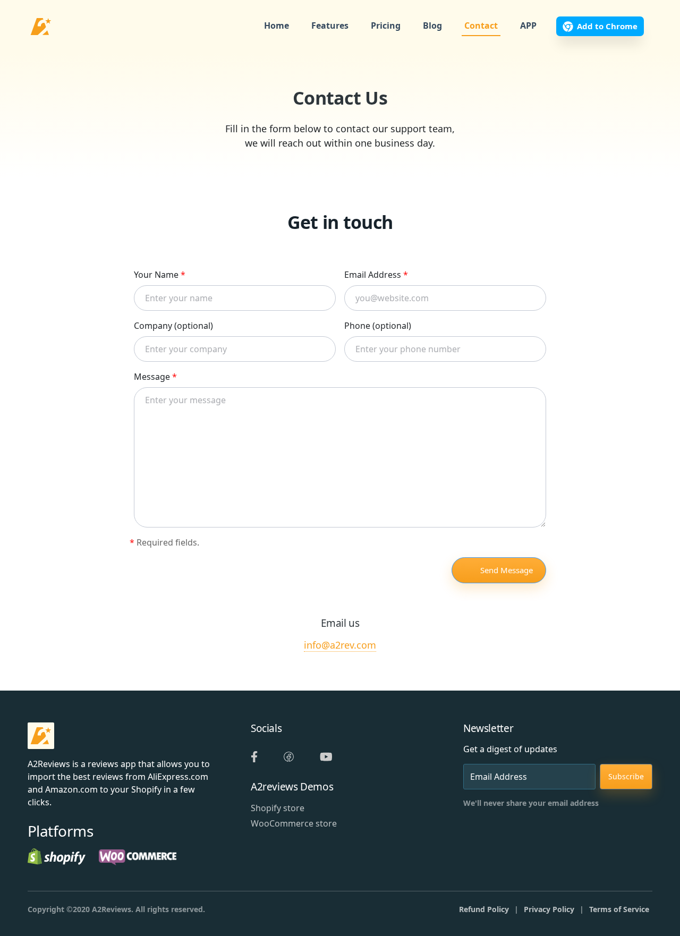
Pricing (386, 26)
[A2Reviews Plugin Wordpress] (137, 856)
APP (528, 26)
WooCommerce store (294, 823)
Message (155, 376)
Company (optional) (173, 325)
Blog (432, 26)
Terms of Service (619, 909)
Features (329, 26)
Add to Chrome (607, 26)
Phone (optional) (377, 325)
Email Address (376, 274)
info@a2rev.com (340, 645)
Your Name (159, 274)
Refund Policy (484, 909)
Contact (481, 26)
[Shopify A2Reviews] (57, 856)
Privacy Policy (549, 909)
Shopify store (277, 808)
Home (276, 26)
